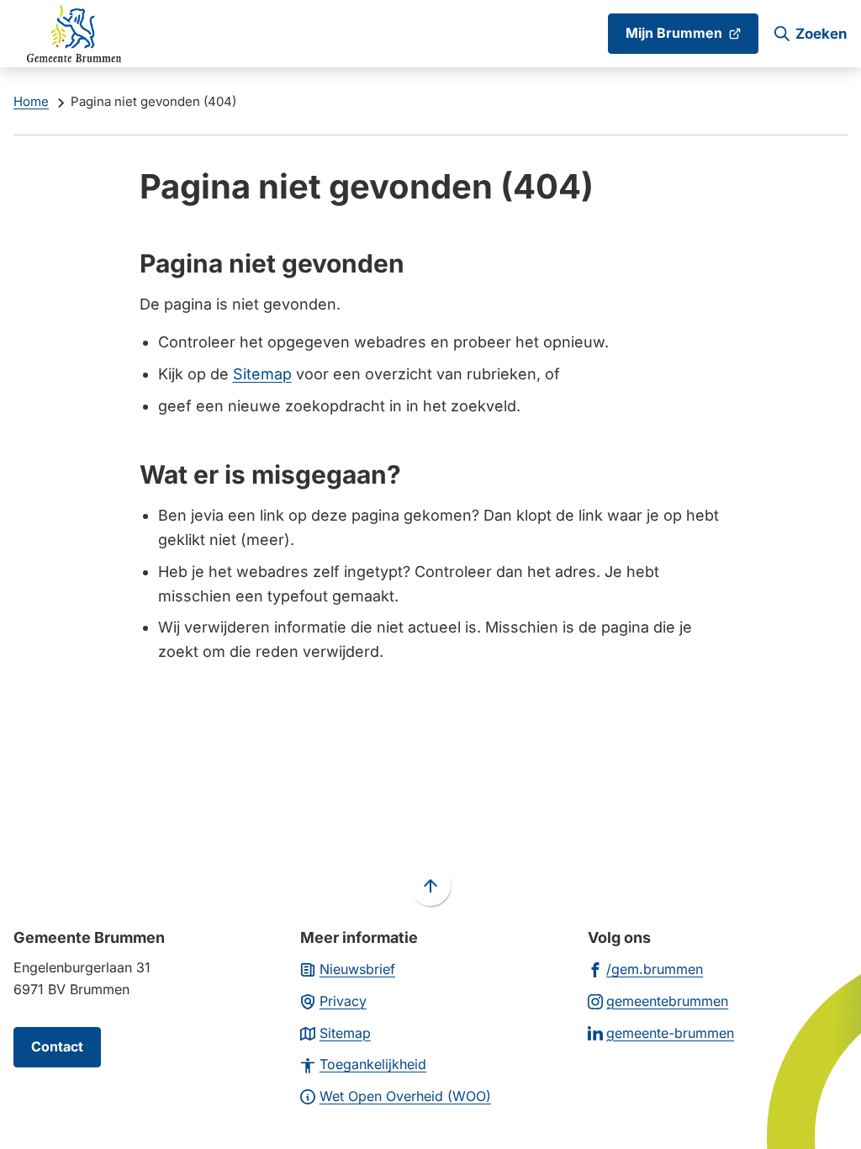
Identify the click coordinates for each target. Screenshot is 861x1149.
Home (31, 101)
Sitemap (262, 374)
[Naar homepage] (74, 33)
